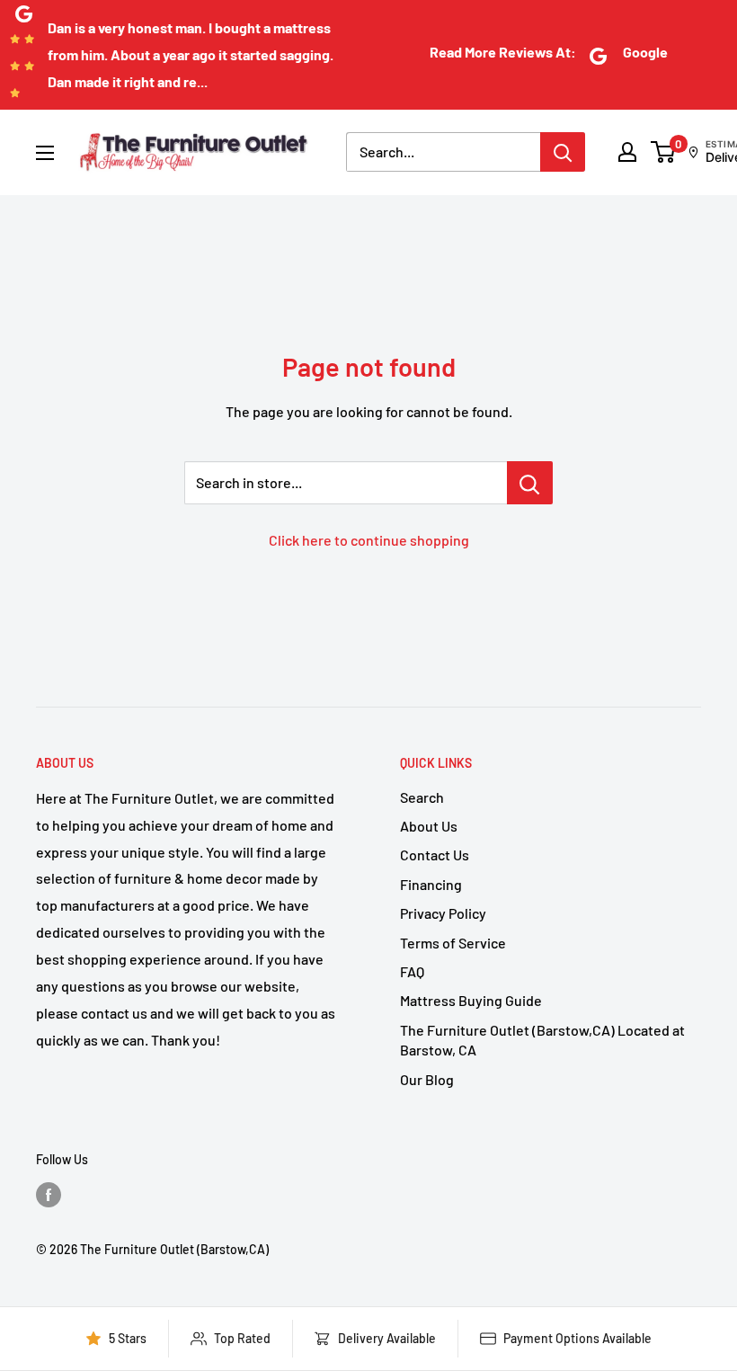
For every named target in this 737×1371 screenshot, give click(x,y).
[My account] (627, 152)
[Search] (562, 152)
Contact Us (434, 854)
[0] (664, 152)
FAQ (412, 971)
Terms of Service (453, 942)
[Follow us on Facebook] (48, 1193)
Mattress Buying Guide (471, 1000)
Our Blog (427, 1079)
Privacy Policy (443, 912)
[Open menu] (45, 153)
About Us (428, 825)
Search (422, 797)
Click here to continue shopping (369, 539)
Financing (431, 884)
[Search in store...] (530, 482)
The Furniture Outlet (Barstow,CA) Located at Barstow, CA (542, 1039)
